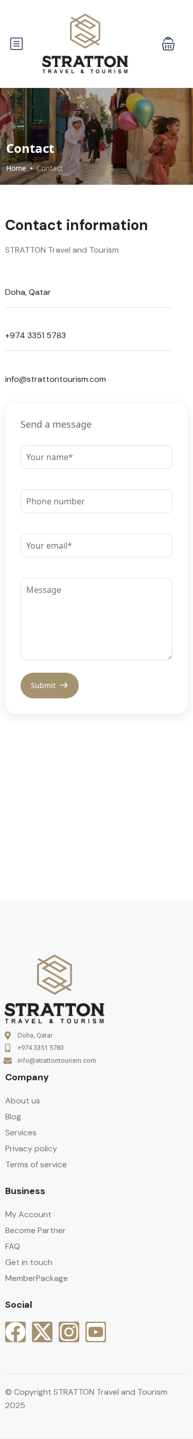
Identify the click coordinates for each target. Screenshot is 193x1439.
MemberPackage (36, 1278)
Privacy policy (31, 1148)
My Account (28, 1214)
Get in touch (28, 1262)
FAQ (12, 1246)
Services (21, 1132)
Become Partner (35, 1230)
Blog (13, 1116)
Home (16, 168)
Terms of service (36, 1164)
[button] (168, 43)
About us (22, 1100)
